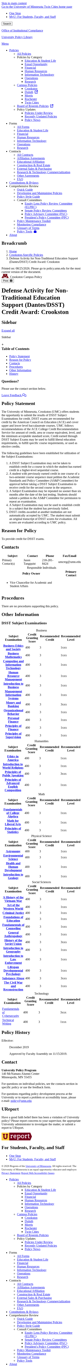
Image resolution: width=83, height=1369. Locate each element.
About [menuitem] (13, 235)
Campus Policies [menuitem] (27, 85)
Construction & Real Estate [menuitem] (33, 165)
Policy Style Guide (28, 1325)
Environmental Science (13, 857)
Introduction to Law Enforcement (13, 959)
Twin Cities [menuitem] (32, 102)
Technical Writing (8, 1021)
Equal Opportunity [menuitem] (36, 64)
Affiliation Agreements (31, 1287)
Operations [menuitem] (31, 78)
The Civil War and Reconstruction (13, 986)
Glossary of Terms (28, 1357)
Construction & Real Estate (33, 1294)
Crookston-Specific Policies (26, 254)
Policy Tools (24, 1360)
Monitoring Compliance (31, 1353)
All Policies (24, 1183)
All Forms (23, 1256)
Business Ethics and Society (13, 647)
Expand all (8, 330)
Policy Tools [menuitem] (24, 231)
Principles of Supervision (13, 735)
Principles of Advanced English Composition (13, 785)
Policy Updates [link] (26, 109)
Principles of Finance (13, 727)
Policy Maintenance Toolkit (34, 1350)
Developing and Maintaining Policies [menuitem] (39, 193)
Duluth (29, 1221)
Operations (31, 1207)
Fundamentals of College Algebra (12, 813)
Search (7, 23)
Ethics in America (13, 758)
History (13, 373)
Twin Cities (32, 1231)
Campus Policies (27, 1214)
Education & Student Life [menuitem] (40, 60)
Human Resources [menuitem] (36, 71)
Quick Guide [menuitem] (25, 189)
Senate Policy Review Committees (46, 1339)
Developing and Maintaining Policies (39, 1322)
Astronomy (13, 851)
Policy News (32, 1249)
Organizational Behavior (13, 712)
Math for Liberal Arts (13, 822)
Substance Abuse (13, 978)
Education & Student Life (40, 1189)
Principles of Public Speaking (13, 773)
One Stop (15, 13)
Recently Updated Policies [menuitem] (41, 116)
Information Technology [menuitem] (39, 74)
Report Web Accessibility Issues (37, 1173)
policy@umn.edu (21, 1100)
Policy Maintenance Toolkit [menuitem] (34, 221)
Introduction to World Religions (12, 766)
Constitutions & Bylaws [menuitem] (23, 182)
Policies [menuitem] (14, 50)
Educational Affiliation (31, 1291)
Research (30, 1210)
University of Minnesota (38, 1166)
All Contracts (25, 1284)
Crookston (31, 1217)
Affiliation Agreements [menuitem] (31, 158)
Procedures (16, 366)
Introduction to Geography (13, 949)
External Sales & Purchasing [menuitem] (34, 168)
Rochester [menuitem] (31, 99)
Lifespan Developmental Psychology (13, 970)
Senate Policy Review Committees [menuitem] (46, 210)
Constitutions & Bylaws (23, 1311)
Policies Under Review (39, 1242)
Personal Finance (13, 719)
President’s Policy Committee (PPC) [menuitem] (47, 217)
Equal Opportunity (36, 1193)
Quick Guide (25, 1318)
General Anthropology (13, 934)
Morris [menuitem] (29, 95)
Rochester (31, 1228)
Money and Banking (13, 704)
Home (13, 251)
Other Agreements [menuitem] (28, 175)
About (13, 1364)
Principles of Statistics (13, 830)
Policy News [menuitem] (32, 120)
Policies (14, 1179)
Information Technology (39, 1203)
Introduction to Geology (13, 876)
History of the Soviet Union (13, 942)
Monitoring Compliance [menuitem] (31, 224)
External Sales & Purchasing (34, 1298)
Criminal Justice (13, 912)
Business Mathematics (13, 655)
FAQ (20, 1308)
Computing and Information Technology (13, 665)
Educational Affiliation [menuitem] (31, 161)
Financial (30, 1196)
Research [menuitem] (30, 81)
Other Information (20, 370)
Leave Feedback (12, 395)
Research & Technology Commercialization (43, 1301)
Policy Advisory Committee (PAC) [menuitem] (46, 214)
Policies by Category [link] (29, 57)
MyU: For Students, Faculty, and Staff (32, 16)
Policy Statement (19, 356)
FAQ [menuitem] (20, 179)
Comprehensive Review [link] (24, 186)
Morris (29, 1224)
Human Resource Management (13, 676)
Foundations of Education (13, 918)
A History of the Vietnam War (13, 899)
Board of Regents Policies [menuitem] (33, 106)
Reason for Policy (20, 359)
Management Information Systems (13, 695)
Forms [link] (13, 123)
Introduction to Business (13, 685)
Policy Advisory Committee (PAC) (46, 1343)
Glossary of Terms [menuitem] (28, 228)
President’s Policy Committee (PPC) (47, 1346)
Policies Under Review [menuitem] (39, 113)
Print (6, 280)
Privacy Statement (11, 1173)
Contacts (14, 363)
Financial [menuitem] (30, 67)
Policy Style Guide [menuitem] (28, 196)
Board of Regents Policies (33, 1235)
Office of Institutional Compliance (22, 30)
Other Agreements (28, 1304)
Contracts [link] (15, 151)
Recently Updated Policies (41, 1245)
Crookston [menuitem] (31, 88)
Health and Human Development (13, 867)
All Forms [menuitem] (23, 127)
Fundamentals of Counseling (13, 926)
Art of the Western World (13, 906)
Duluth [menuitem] (29, 92)
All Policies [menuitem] (24, 53)
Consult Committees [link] (29, 200)
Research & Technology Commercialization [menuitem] (43, 172)
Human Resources (36, 1200)
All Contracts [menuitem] (25, 154)
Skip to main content (14, 3)
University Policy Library (17, 37)
